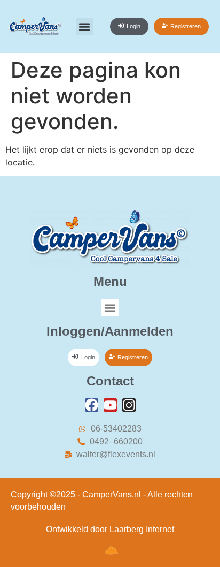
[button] (84, 26)
